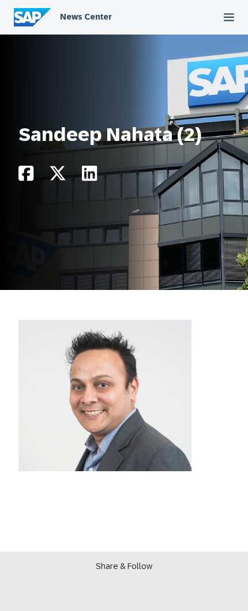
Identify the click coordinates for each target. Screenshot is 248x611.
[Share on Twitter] (57, 176)
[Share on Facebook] (25, 176)
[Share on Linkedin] (89, 176)
